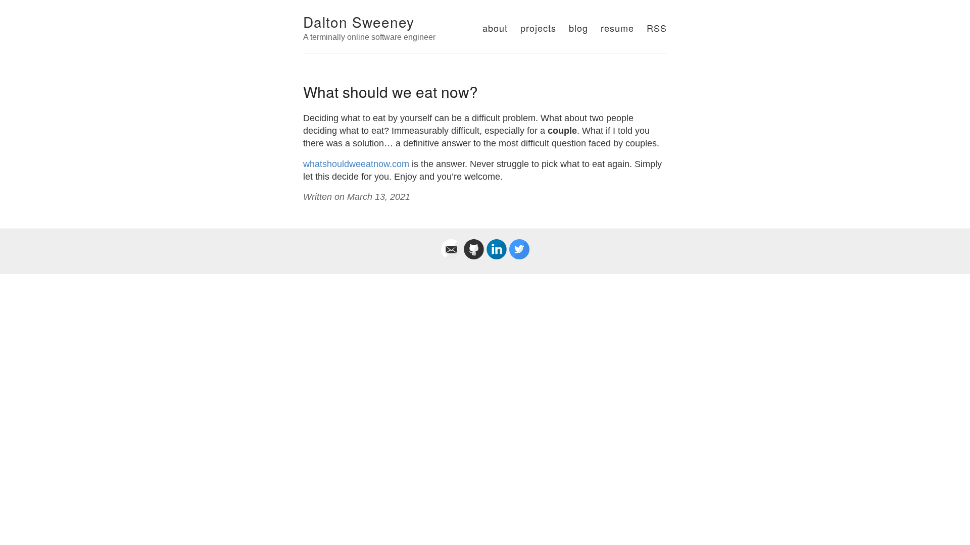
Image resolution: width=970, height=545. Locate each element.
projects (538, 27)
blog (578, 27)
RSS (657, 27)
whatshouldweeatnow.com (356, 164)
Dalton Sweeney (358, 22)
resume (617, 27)
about (495, 27)
